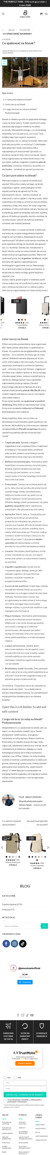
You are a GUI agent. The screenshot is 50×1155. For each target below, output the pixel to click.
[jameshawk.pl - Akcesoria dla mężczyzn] (25, 14)
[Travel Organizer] (37, 306)
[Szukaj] (44, 926)
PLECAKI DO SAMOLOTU (6, 1128)
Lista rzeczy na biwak (15, 104)
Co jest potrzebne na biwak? (18, 99)
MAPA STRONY (41, 1140)
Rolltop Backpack (12, 862)
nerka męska (24, 542)
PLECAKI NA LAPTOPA (6, 1123)
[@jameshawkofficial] (13, 968)
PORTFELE (6, 1143)
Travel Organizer (37, 328)
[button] (3, 14)
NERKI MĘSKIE (7, 1133)
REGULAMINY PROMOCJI (24, 1153)
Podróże (25, 30)
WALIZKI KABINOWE (6, 1138)
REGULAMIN (23, 1143)
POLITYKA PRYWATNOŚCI (24, 1147)
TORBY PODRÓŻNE (6, 1147)
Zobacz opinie (25, 1063)
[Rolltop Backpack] (13, 843)
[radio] (11, 320)
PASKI (4, 1152)
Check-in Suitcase (13, 325)
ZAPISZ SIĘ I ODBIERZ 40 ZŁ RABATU (25, 1094)
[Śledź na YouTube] (31, 1015)
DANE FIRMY (40, 1125)
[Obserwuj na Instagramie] (14, 943)
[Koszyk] (41, 14)
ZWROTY (22, 1128)
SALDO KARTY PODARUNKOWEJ (26, 1138)
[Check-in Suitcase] (13, 306)
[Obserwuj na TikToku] (23, 943)
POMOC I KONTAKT (23, 1123)
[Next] (46, 313)
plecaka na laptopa (23, 386)
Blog (12, 30)
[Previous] (3, 313)
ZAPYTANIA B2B (41, 1136)
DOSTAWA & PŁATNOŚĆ (23, 1132)
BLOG (25, 886)
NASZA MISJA (40, 1128)
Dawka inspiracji (10, 904)
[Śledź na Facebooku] (6, 943)
